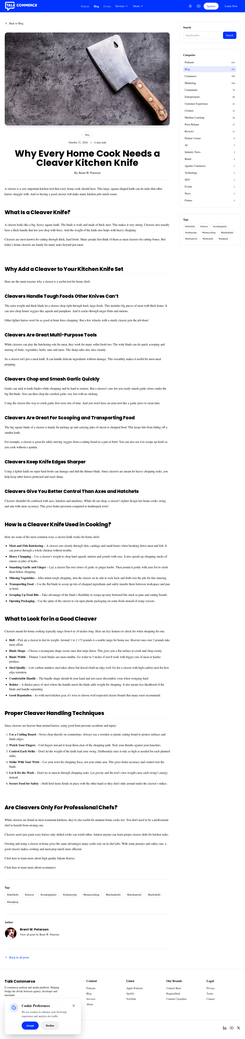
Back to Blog (16, 23)
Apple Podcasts (134, 988)
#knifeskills (154, 894)
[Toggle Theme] (190, 6)
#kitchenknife (113, 894)
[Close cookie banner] (73, 1005)
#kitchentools (134, 894)
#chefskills (13, 894)
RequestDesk (173, 993)
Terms (210, 993)
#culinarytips (70, 894)
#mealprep (12, 902)
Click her (10, 858)
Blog (96, 6)
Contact (211, 999)
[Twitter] (238, 1028)
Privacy (211, 988)
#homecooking (91, 894)
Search (229, 35)
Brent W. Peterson (89, 173)
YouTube (131, 999)
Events (107, 6)
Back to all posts (19, 957)
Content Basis (173, 988)
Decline (50, 1025)
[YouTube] (199, 6)
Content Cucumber (176, 999)
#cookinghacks (48, 894)
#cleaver (29, 894)
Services (119, 6)
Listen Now (231, 6)
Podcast (85, 6)
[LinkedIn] (225, 1028)
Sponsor (211, 6)
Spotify (130, 993)
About (136, 6)
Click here (11, 867)
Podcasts (91, 988)
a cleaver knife (64, 537)
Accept (30, 1025)
